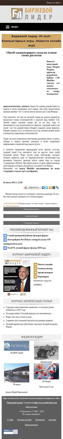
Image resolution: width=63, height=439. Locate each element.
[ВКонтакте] (43, 187)
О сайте (10, 420)
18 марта (16, 384)
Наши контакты (31, 425)
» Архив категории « (31, 216)
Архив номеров (45, 272)
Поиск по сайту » (54, 3)
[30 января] (46, 378)
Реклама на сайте (24, 420)
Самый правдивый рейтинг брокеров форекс (27, 235)
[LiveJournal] (57, 187)
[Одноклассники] (50, 187)
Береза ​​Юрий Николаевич (16, 392)
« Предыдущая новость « (31, 209)
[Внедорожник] (46, 359)
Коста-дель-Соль (46, 387)
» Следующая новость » (31, 223)
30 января (46, 381)
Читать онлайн (44, 264)
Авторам (52, 420)
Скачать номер (44, 268)
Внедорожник (46, 362)
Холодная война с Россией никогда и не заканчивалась (28, 313)
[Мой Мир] (54, 187)
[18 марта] (16, 382)
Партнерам (43, 276)
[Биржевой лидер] (31, 20)
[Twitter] (47, 187)
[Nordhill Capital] (16, 350)
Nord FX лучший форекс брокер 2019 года (26, 248)
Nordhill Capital (16, 353)
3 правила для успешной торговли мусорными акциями (29, 320)
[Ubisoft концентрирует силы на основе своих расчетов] (24, 102)
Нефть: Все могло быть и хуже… (20, 317)
